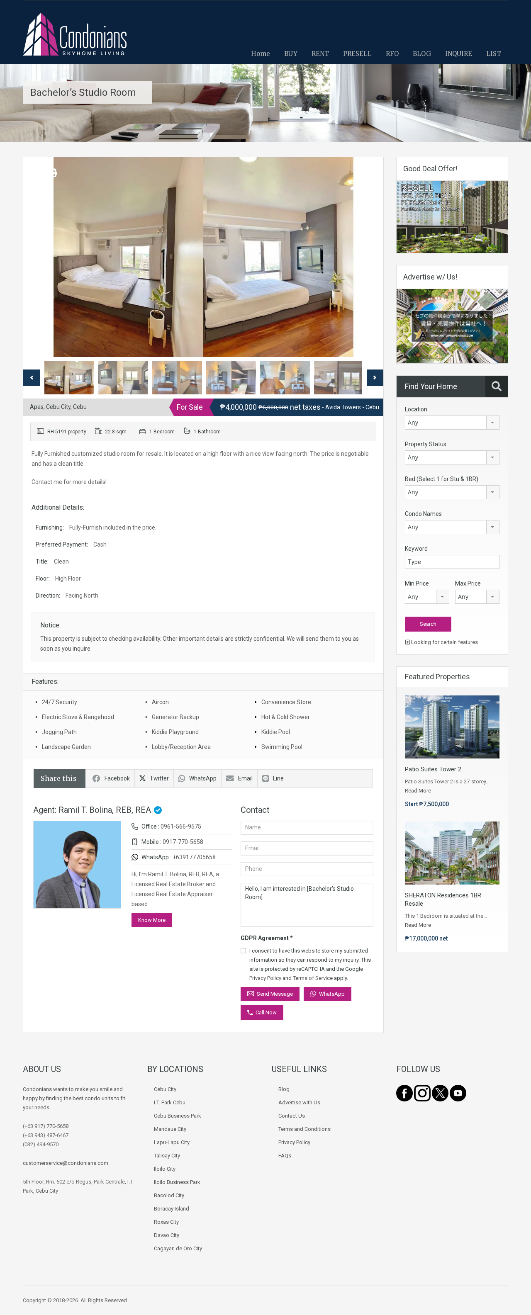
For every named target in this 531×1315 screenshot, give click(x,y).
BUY (290, 54)
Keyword (416, 548)
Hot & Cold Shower (285, 717)
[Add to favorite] (39, 176)
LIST (493, 54)
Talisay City (167, 1155)
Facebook (117, 778)
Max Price (468, 583)
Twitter (159, 778)
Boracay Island (171, 1209)
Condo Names (423, 513)
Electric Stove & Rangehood (78, 717)
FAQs (284, 1155)
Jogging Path (59, 732)
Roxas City (166, 1222)
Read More (418, 791)
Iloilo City (164, 1169)
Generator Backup (175, 717)
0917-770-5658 (183, 842)
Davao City (166, 1235)
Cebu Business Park (177, 1116)
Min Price (417, 583)
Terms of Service (313, 978)
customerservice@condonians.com (65, 1163)
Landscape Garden (66, 747)
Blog (284, 1089)
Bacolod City (169, 1195)
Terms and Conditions (304, 1129)
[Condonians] (75, 38)
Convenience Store (286, 702)
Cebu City (165, 1089)
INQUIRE (458, 54)
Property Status (425, 444)
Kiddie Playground (175, 732)
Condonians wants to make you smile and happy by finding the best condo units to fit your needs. (74, 1098)
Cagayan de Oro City (178, 1248)
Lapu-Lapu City (172, 1142)
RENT (320, 54)
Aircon (160, 702)
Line (278, 778)
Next (368, 257)
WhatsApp (203, 778)
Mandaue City (170, 1129)
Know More (152, 920)
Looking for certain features (444, 642)
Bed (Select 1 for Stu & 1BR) (441, 479)
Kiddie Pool (275, 732)
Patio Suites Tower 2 (433, 769)
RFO (392, 54)
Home (260, 54)
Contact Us (291, 1116)
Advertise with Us (299, 1102)
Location (416, 409)
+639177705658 (194, 857)
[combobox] (452, 423)
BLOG (422, 54)
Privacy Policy (265, 978)
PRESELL (357, 54)
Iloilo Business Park (177, 1182)
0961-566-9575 (181, 826)
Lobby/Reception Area (181, 747)
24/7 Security (59, 702)
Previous (38, 257)
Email (245, 778)
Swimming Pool (281, 747)
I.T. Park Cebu (169, 1102)
